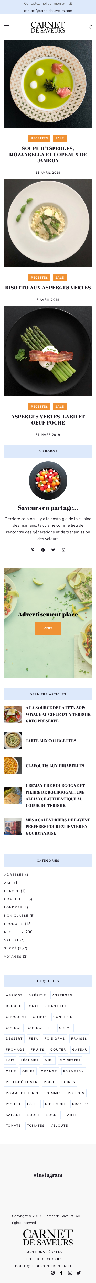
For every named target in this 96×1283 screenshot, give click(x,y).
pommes (54, 1093)
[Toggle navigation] (6, 27)
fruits (37, 1050)
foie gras (55, 1039)
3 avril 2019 (48, 300)
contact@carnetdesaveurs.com (48, 10)
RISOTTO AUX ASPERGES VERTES (48, 287)
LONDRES (13, 907)
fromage (15, 1050)
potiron (76, 1093)
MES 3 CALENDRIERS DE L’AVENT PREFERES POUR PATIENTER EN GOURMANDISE (58, 826)
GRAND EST (15, 899)
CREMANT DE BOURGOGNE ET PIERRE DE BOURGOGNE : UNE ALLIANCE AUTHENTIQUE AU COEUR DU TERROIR (55, 795)
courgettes (40, 1028)
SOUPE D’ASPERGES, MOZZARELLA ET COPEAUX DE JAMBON (48, 154)
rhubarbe (55, 1104)
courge (14, 1028)
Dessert (14, 1039)
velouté (59, 1126)
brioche (14, 1006)
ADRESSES (14, 875)
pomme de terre (22, 1093)
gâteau (80, 1050)
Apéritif (37, 995)
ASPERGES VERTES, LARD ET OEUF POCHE (48, 419)
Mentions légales (44, 1252)
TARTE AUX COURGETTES (51, 740)
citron (40, 1017)
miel (49, 1060)
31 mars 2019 (48, 435)
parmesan (73, 1071)
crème (65, 1028)
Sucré (10, 948)
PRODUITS (14, 924)
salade (13, 1115)
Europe (11, 891)
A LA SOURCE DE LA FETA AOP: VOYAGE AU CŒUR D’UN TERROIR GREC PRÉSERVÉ (58, 714)
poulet (13, 1104)
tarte (71, 1115)
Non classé (16, 916)
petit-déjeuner (22, 1082)
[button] (89, 27)
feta (33, 1039)
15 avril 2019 (48, 173)
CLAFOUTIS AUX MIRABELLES (55, 766)
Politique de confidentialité (44, 1266)
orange (49, 1071)
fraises (79, 1039)
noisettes (70, 1060)
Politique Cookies (44, 1259)
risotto (80, 1104)
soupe (33, 1115)
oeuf (11, 1071)
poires (68, 1082)
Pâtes (33, 1104)
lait (10, 1060)
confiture (64, 1017)
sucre (52, 1115)
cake (34, 1006)
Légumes (30, 1060)
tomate (13, 1126)
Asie (8, 883)
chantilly (56, 1006)
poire (49, 1082)
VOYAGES (13, 957)
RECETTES (13, 932)
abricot (14, 995)
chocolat (16, 1017)
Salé (9, 940)
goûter (58, 1050)
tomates (36, 1126)
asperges (62, 995)
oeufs (28, 1071)
